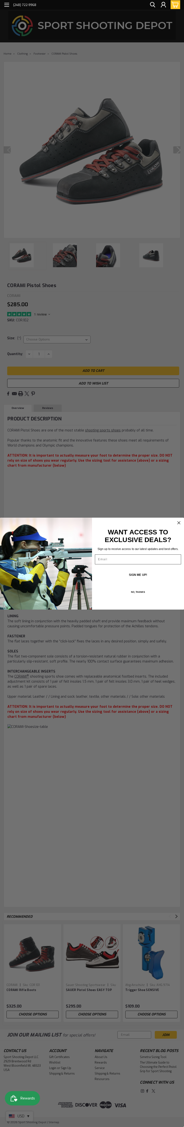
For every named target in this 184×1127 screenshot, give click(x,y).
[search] (152, 5)
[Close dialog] (179, 522)
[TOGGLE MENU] (6, 5)
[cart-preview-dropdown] (174, 4)
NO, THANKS (138, 592)
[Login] (163, 5)
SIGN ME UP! (138, 574)
